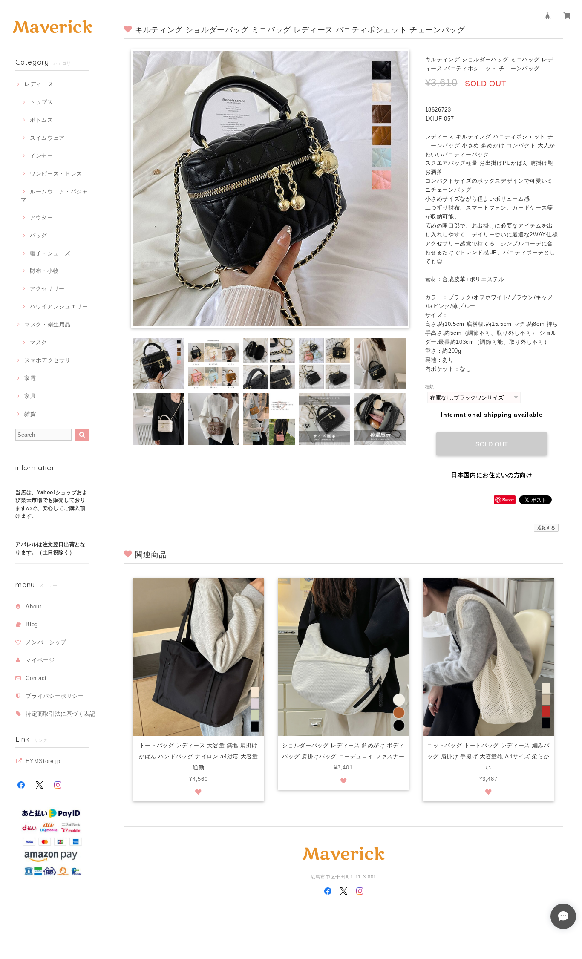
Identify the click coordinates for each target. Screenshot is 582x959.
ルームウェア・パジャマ (54, 195)
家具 (30, 396)
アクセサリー (47, 288)
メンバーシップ (46, 642)
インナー (41, 156)
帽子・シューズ (50, 253)
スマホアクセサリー (50, 360)
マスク (38, 342)
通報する (546, 527)
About (33, 606)
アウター (41, 217)
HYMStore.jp (43, 761)
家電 (30, 378)
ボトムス (41, 120)
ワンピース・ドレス (56, 173)
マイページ (40, 660)
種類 (429, 386)
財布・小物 (44, 271)
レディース (38, 84)
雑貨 (30, 414)
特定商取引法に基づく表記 (60, 714)
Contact (36, 678)
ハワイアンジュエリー (59, 306)
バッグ (38, 235)
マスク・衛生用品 (47, 324)
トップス (41, 102)
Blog (32, 624)
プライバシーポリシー (55, 696)
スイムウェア (47, 138)
